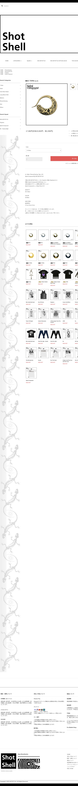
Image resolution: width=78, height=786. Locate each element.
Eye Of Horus (41, 302)
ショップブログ (70, 766)
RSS (68, 768)
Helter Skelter (45, 281)
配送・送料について (72, 758)
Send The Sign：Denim (43, 341)
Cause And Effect (66, 302)
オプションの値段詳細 (71, 163)
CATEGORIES (16, 60)
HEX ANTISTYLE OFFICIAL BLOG (58, 60)
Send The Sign (53, 341)
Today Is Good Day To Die (55, 282)
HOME (6, 60)
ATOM (71, 768)
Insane (39, 360)
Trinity (29, 281)
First (29, 242)
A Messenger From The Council (55, 322)
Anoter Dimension (42, 321)
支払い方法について (72, 756)
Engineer (52, 302)
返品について (70, 760)
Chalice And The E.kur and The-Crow (67, 361)
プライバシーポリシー (72, 764)
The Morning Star (29, 360)
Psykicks (7, 72)
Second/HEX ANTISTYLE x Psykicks (55, 243)
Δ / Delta (30, 263)
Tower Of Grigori (29, 321)
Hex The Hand (53, 360)
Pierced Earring (8, 70)
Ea (63, 341)
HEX (67, 281)
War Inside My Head (30, 302)
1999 (64, 321)
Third (54, 263)
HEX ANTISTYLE (41, 60)
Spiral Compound (8, 74)
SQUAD (29, 60)
